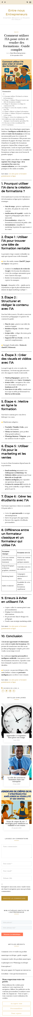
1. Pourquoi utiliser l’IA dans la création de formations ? (15, 97)
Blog (16, 32)
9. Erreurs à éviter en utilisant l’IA (14, 123)
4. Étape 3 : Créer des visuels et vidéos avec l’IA (15, 108)
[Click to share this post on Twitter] (6, 690)
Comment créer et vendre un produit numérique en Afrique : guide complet (14, 953)
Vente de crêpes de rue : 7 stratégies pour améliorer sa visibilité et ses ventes (16, 823)
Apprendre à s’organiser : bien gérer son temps (16, 736)
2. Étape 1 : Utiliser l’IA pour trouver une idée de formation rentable (16, 101)
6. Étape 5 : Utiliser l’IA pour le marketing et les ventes (17, 114)
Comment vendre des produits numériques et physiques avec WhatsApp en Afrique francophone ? (16, 962)
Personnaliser (16, 1008)
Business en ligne (10, 688)
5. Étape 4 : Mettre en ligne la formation (16, 111)
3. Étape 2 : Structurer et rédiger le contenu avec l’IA (14, 104)
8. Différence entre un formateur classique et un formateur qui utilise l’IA (16, 120)
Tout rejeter (16, 1013)
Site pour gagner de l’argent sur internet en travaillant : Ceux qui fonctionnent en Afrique (16, 973)
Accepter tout (16, 1003)
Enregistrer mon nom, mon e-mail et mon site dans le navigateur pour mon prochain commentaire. (15, 889)
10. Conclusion (8, 125)
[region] (16, 997)
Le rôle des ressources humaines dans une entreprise (16, 779)
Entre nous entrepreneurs (17, 53)
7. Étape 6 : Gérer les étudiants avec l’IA (15, 117)
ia (18, 688)
